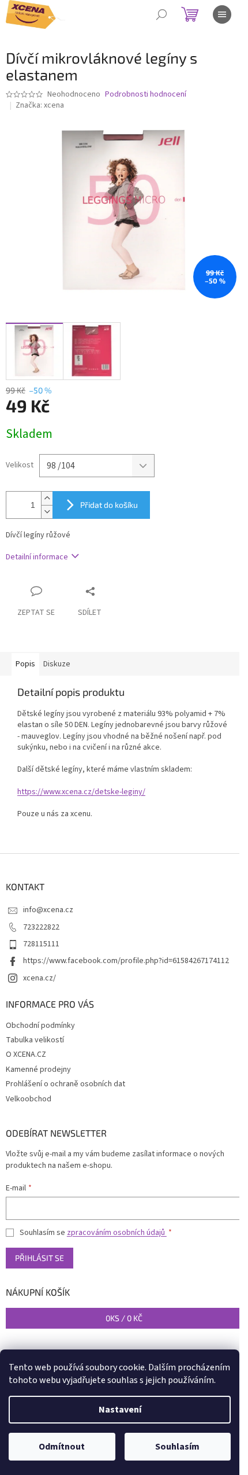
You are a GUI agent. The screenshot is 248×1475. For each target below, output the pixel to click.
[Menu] (222, 14)
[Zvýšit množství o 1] (46, 498)
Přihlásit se (39, 1258)
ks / (124, 1318)
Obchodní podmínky (40, 1025)
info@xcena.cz (48, 910)
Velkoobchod (28, 1099)
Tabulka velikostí (35, 1040)
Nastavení (120, 1409)
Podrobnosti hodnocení (145, 94)
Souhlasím (177, 1446)
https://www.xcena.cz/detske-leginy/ (81, 792)
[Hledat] (161, 14)
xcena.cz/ (39, 978)
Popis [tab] (25, 664)
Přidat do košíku (109, 505)
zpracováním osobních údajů (117, 1232)
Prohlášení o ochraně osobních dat (65, 1084)
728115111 (41, 944)
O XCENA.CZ (26, 1054)
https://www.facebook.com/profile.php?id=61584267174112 (126, 961)
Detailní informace (37, 557)
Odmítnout (62, 1446)
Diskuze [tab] (56, 664)
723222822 (41, 927)
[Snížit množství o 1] (46, 511)
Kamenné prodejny (38, 1069)
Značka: (40, 105)
